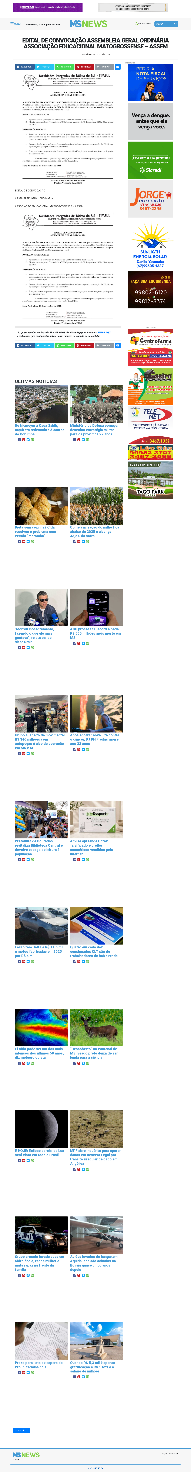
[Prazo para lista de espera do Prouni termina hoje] (41, 1341)
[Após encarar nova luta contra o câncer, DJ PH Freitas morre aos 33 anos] (96, 713)
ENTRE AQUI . (104, 332)
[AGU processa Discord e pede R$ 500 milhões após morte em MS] (96, 607)
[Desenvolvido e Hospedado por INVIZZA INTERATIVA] (95, 1468)
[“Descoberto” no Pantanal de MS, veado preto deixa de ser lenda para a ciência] (96, 1027)
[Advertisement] (68, 465)
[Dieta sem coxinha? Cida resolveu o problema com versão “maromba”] (41, 505)
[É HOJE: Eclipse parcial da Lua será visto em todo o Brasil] (41, 1129)
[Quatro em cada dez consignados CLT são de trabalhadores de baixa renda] (96, 925)
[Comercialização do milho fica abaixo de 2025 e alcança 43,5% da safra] (96, 505)
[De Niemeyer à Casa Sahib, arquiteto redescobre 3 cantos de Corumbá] (41, 403)
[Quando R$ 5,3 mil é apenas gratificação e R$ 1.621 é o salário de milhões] (96, 1341)
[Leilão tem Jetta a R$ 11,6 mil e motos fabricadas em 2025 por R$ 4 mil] (41, 925)
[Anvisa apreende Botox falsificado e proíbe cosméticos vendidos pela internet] (96, 819)
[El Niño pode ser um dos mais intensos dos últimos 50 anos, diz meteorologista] (41, 1027)
